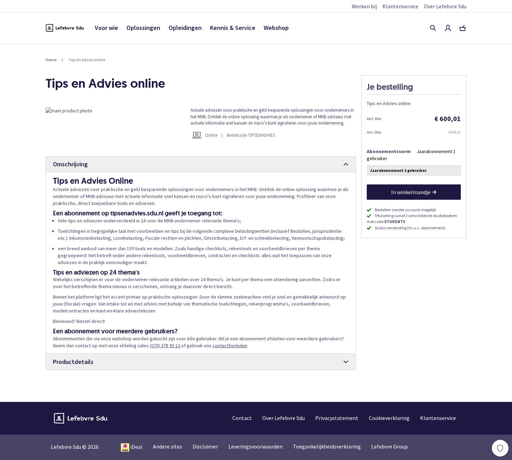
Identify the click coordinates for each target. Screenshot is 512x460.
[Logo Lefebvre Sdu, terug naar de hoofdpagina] (65, 28)
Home (51, 59)
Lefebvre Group (389, 446)
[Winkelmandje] (462, 28)
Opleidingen (185, 28)
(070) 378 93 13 (165, 345)
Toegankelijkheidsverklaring (327, 446)
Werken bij (364, 6)
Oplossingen (143, 28)
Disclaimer (205, 446)
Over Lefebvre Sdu (445, 6)
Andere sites (167, 446)
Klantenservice (400, 6)
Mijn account (447, 27)
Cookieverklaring (389, 417)
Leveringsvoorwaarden (255, 446)
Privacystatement (336, 417)
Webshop (276, 28)
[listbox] (414, 171)
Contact (242, 417)
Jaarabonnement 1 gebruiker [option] (398, 170)
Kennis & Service (232, 28)
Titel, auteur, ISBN (432, 27)
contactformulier (229, 345)
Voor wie (106, 28)
